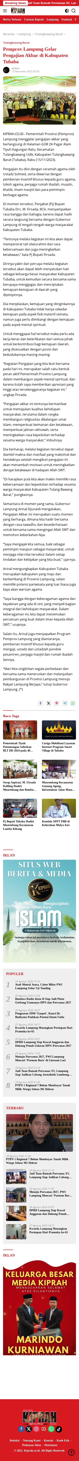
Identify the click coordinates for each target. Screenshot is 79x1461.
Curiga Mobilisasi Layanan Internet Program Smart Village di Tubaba (58, 747)
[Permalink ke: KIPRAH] (6, 70)
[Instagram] (36, 1429)
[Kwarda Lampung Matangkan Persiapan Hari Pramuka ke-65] (16, 1231)
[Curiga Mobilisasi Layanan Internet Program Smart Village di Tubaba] (59, 729)
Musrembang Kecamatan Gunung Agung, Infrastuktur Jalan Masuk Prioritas (58, 786)
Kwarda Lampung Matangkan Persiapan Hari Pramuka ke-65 (43, 1029)
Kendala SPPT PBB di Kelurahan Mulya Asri (56, 823)
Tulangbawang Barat (16, 42)
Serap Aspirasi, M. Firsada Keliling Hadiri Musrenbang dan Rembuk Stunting (19, 786)
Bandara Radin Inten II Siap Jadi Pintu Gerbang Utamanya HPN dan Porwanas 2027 (43, 1000)
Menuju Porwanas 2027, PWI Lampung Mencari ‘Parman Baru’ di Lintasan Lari (40, 1058)
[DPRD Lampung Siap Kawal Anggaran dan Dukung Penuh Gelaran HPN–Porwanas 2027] (16, 1213)
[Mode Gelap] (67, 10)
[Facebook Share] (40, 703)
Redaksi (14, 1440)
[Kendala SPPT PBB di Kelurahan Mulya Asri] (59, 808)
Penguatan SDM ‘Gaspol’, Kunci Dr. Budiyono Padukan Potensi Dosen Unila (39, 1015)
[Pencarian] (73, 10)
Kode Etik (63, 1440)
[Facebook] (21, 1429)
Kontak (48, 1440)
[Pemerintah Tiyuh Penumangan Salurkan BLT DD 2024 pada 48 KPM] (20, 730)
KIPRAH (15, 68)
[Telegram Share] (65, 703)
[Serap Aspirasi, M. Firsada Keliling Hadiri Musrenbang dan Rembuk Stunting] (20, 769)
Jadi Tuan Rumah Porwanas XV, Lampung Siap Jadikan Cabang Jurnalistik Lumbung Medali (42, 1073)
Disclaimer (51, 1445)
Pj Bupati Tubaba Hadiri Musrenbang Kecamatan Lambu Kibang (18, 825)
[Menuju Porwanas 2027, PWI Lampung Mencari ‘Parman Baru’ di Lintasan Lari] (16, 1195)
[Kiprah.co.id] (17, 10)
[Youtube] (44, 1429)
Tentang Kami (32, 1440)
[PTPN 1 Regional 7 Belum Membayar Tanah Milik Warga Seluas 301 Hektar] (39, 1133)
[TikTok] (59, 1429)
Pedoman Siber (31, 1445)
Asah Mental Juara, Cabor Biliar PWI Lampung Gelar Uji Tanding (38, 986)
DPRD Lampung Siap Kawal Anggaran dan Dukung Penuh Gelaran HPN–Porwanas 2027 (43, 1044)
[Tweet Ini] (49, 703)
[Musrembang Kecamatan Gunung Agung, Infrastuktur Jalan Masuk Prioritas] (59, 769)
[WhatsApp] (51, 1429)
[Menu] (6, 10)
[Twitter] (29, 1429)
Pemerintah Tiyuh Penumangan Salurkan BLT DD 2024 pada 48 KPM (17, 747)
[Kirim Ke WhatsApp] (73, 703)
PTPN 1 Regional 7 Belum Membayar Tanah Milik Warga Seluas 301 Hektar (42, 1087)
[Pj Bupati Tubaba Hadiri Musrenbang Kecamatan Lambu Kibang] (20, 808)
